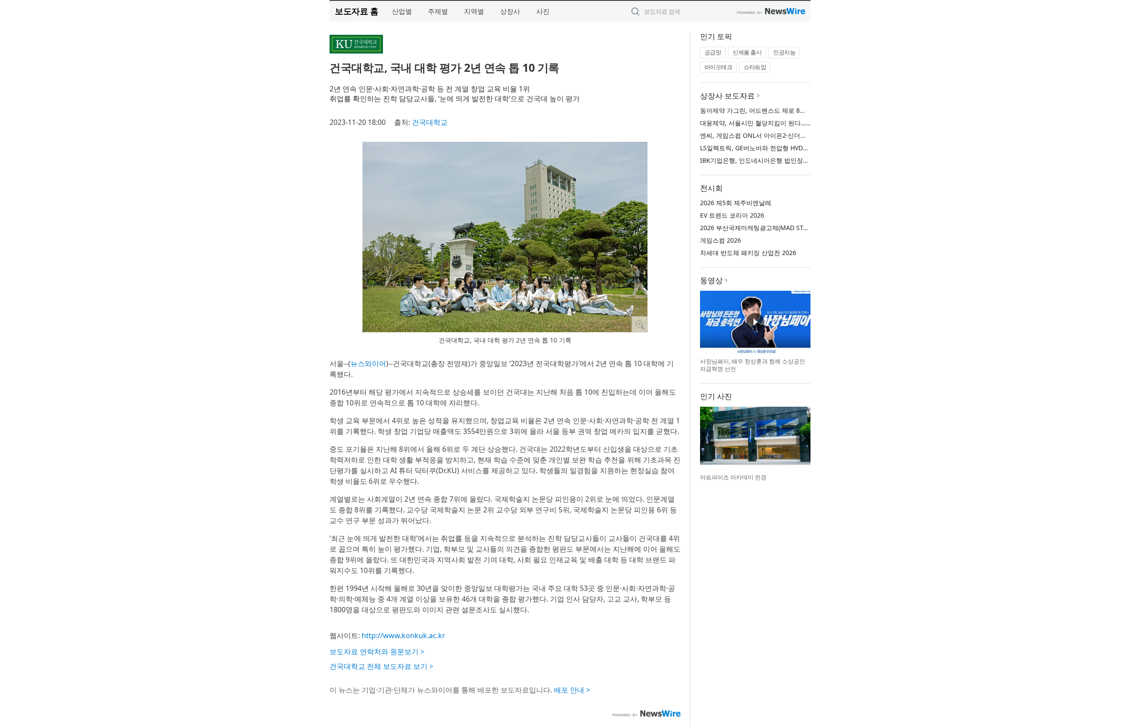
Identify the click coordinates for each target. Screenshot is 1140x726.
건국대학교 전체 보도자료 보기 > (381, 666)
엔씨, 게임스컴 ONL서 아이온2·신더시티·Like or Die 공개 (780, 135)
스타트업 (755, 67)
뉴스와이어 (368, 363)
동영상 (711, 280)
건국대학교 (430, 122)
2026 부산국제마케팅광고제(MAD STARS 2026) (766, 227)
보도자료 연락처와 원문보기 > (377, 651)
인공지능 (784, 52)
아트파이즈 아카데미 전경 (733, 477)
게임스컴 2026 (720, 240)
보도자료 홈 (356, 10)
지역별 (474, 11)
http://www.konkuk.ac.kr (403, 635)
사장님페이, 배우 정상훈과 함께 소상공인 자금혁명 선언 (752, 365)
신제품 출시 (747, 52)
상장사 (510, 11)
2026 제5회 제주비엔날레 (735, 202)
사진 (543, 11)
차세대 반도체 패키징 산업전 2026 (748, 252)
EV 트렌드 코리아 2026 (732, 215)
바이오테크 (718, 67)
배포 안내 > (572, 690)
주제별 (438, 11)
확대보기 (639, 324)
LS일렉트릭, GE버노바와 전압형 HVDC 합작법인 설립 (774, 148)
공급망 (712, 52)
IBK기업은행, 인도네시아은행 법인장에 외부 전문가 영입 (779, 160)
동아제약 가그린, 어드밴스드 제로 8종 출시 (760, 110)
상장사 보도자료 (727, 96)
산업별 (402, 11)
